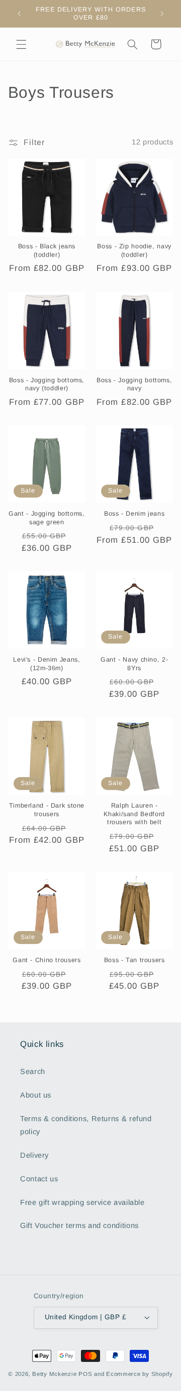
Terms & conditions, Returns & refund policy (86, 1125)
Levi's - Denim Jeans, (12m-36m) (46, 663)
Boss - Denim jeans (134, 513)
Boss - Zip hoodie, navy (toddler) (134, 250)
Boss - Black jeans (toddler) (46, 250)
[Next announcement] (162, 14)
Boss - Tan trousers (134, 960)
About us (35, 1095)
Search (32, 1071)
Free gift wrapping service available (82, 1202)
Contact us (39, 1179)
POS (85, 1374)
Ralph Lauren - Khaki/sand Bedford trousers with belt (134, 814)
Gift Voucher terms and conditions (79, 1225)
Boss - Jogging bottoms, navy (134, 384)
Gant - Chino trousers (46, 960)
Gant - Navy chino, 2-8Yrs (134, 663)
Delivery (34, 1155)
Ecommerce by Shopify (139, 1374)
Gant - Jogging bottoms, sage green (47, 517)
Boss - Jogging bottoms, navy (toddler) (47, 384)
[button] (21, 44)
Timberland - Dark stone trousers (47, 809)
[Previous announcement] (19, 14)
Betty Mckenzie (54, 1374)
